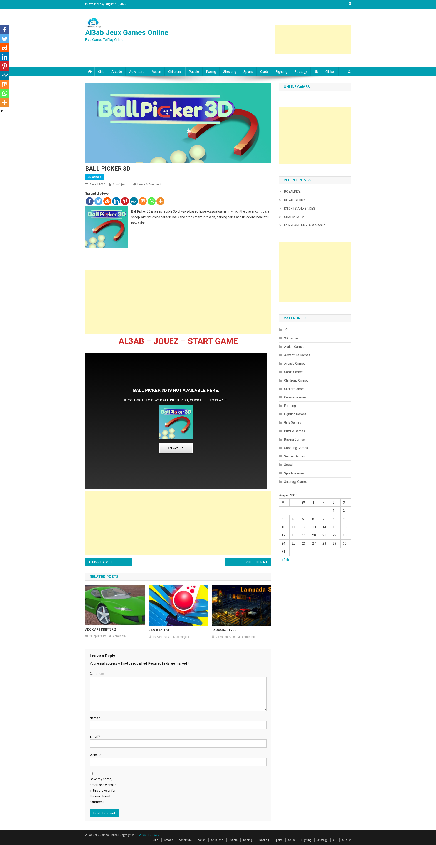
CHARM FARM (294, 217)
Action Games (294, 347)
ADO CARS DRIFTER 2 (100, 629)
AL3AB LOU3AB (149, 835)
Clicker (330, 72)
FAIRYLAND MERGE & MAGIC (304, 225)
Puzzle (194, 72)
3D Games (94, 177)
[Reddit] (107, 201)
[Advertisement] (313, 39)
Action (156, 72)
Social (288, 465)
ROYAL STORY (294, 200)
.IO (286, 330)
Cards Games (293, 372)
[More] (160, 201)
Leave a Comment (149, 184)
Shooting (229, 72)
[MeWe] (134, 201)
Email (95, 736)
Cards (264, 72)
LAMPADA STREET (225, 630)
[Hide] (2, 111)
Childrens (175, 72)
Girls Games (292, 422)
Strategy (301, 72)
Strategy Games (295, 482)
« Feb (285, 560)
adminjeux (119, 184)
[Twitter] (98, 201)
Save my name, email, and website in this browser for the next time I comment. (103, 790)
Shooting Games (296, 448)
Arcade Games (294, 363)
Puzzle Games (294, 431)
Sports (248, 72)
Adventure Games (297, 355)
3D (316, 72)
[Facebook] (90, 201)
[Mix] (143, 201)
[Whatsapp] (152, 201)
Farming (290, 406)
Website (95, 755)
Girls (101, 72)
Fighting (281, 72)
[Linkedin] (116, 201)
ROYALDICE (292, 191)
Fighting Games (295, 414)
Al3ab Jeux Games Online (126, 32)
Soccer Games (294, 456)
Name (95, 718)
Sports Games (294, 473)
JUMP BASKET (101, 562)
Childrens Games (296, 380)
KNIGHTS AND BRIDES (299, 208)
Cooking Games (295, 397)
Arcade (116, 72)
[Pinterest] (125, 201)
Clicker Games (294, 389)
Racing (211, 72)
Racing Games (294, 439)
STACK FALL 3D (159, 630)
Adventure (136, 72)
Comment (97, 674)
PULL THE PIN (255, 562)
